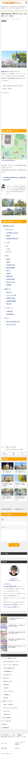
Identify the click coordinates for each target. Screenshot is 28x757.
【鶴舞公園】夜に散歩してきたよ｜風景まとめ (7, 471)
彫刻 (15, 447)
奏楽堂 (8, 262)
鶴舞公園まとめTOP (8, 226)
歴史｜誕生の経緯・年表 (13, 321)
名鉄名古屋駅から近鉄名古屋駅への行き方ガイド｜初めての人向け (16, 640)
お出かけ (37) (6, 678)
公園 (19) (6, 687)
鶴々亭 (8, 270)
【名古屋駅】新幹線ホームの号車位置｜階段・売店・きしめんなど (16, 626)
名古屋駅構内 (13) (8, 671)
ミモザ (8, 248)
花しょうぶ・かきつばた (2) (10, 707)
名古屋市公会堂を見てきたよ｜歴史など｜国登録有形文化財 (7, 484)
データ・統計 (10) (7, 721)
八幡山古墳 (9, 311)
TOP (8, 735)
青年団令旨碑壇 (11, 279)
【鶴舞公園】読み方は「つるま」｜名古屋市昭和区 (21, 509)
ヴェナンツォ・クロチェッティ (12, 449)
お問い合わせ (4, 748)
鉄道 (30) (5, 724)
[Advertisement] (14, 37)
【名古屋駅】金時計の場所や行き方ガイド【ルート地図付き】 (16, 619)
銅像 (21, 449)
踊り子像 (9, 292)
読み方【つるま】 (11, 324)
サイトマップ (4, 743)
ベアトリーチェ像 (11, 295)
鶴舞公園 (3, 71)
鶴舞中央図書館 (11, 267)
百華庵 (8, 273)
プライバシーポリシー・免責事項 (20, 743)
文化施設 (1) (7, 694)
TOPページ (17, 748)
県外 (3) (6, 697)
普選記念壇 (9, 276)
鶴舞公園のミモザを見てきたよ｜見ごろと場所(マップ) (20, 484)
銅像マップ (8, 289)
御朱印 (13, 586)
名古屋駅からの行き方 (12, 232)
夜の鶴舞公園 (10, 314)
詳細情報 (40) (6, 727)
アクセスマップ (9, 229)
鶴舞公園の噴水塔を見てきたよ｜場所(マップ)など (20, 471)
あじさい (9, 251)
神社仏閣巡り (7, 586)
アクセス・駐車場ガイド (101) (10, 658)
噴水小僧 (9, 303)
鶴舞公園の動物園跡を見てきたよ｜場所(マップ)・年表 (7, 498)
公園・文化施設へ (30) (9, 668)
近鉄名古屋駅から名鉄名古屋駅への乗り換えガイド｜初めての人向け (16, 633)
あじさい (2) (7, 711)
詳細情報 (4, 21)
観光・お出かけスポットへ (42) (11, 661)
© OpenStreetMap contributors (8, 160)
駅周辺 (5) (6, 684)
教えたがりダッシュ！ (9, 604)
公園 (11, 447)
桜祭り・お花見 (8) (8, 704)
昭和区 (7, 447)
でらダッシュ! (11, 607)
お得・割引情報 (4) (7, 717)
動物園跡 (9, 285)
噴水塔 (8, 259)
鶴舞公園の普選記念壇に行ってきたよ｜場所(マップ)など (20, 498)
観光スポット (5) (8, 681)
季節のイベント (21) (7, 701)
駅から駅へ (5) (7, 674)
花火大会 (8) (7, 714)
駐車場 (8, 235)
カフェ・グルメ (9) (8, 691)
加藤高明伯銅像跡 (11, 301)
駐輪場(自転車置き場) (12, 238)
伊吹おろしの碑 (11, 282)
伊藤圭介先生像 (11, 298)
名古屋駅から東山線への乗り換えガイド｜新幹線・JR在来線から (16, 647)
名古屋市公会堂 (11, 264)
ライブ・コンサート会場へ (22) (11, 664)
